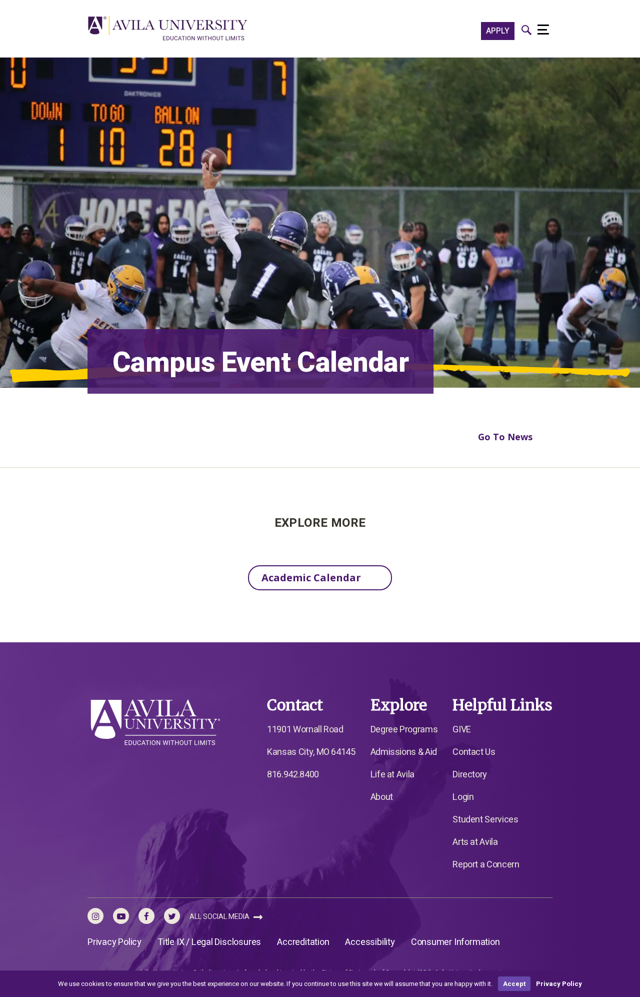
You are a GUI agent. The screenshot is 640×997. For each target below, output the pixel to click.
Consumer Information (455, 942)
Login (463, 797)
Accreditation (303, 942)
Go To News (505, 437)
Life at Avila (392, 774)
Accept (514, 983)
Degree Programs (404, 729)
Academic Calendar (311, 577)
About (381, 797)
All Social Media (220, 916)
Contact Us (473, 752)
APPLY (498, 31)
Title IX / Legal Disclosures (209, 942)
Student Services (485, 819)
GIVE (461, 729)
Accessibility (369, 942)
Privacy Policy (115, 942)
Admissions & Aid (403, 752)
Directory (469, 774)
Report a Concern (485, 864)
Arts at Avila (475, 842)
